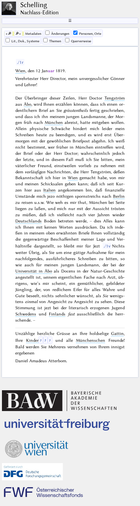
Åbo (27, 104)
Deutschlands (28, 220)
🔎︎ (9, 34)
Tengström (115, 97)
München (54, 122)
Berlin (119, 196)
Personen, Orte (90, 34)
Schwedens (25, 313)
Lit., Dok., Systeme (25, 41)
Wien (20, 70)
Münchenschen (90, 340)
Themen (55, 41)
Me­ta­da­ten (33, 34)
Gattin (117, 333)
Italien (49, 190)
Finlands (57, 313)
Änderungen (60, 34)
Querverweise (81, 41)
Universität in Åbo (33, 270)
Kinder (32, 340)
